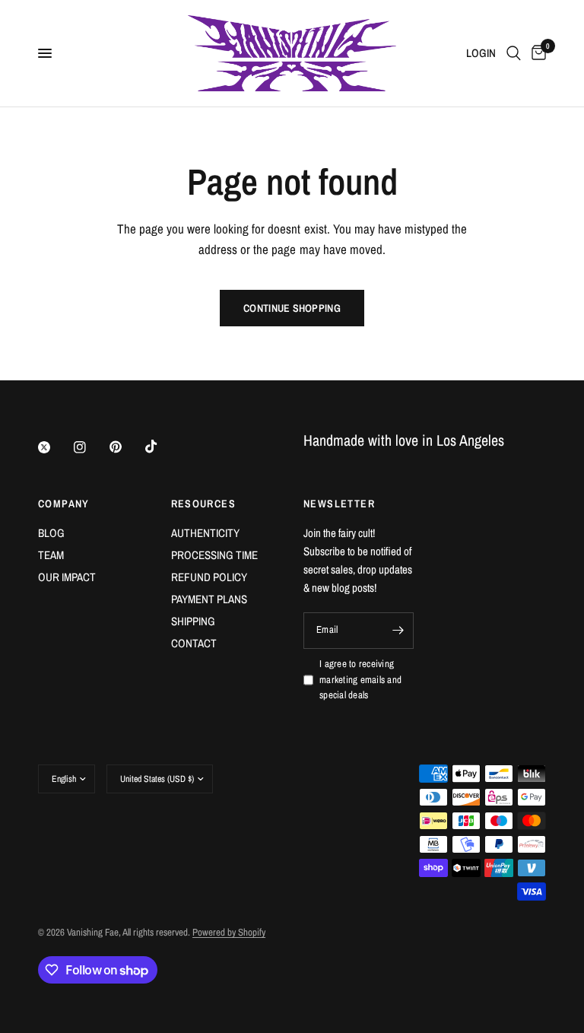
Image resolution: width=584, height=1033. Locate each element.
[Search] (513, 53)
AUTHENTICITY (205, 533)
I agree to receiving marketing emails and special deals (360, 679)
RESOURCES (203, 503)
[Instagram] (90, 447)
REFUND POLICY (209, 577)
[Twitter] (54, 447)
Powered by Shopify (228, 932)
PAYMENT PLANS (209, 599)
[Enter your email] (398, 630)
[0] (536, 53)
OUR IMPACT (67, 577)
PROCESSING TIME (214, 555)
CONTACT (194, 643)
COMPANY (64, 503)
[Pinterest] (126, 446)
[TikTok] (162, 446)
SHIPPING (193, 621)
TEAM (51, 555)
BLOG (51, 533)
